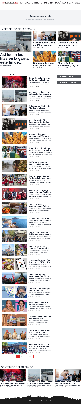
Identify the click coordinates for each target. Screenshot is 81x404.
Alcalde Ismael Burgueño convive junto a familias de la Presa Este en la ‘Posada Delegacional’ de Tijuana (39, 191)
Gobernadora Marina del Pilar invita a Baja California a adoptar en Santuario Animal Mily (44, 43)
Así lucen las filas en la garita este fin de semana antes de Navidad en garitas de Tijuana (15, 58)
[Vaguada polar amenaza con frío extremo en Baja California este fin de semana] (14, 292)
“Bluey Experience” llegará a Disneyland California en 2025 (37, 247)
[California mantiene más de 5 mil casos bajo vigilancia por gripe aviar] (14, 334)
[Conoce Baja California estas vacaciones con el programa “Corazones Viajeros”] (14, 222)
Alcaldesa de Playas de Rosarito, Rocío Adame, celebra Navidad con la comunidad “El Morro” (39, 345)
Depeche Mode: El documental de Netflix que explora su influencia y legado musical (68, 43)
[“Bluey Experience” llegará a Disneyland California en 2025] (14, 250)
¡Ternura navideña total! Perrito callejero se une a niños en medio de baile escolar (39, 177)
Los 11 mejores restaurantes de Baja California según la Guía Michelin (39, 205)
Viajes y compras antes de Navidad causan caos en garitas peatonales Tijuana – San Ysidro (39, 233)
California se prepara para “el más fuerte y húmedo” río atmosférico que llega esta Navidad (39, 163)
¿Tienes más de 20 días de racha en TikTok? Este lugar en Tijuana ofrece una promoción (39, 261)
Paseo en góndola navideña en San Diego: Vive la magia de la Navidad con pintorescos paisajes (39, 275)
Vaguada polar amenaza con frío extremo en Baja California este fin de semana (39, 289)
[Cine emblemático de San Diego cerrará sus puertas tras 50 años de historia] (14, 320)
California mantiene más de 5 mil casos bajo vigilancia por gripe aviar (39, 331)
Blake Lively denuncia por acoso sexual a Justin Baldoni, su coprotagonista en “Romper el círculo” (38, 303)
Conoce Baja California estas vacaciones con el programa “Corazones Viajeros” (39, 219)
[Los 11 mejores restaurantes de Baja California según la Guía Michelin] (14, 208)
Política (60, 2)
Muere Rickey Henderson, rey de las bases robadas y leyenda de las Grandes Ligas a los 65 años (69, 64)
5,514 (30, 357)
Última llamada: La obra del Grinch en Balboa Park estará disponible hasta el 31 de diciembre (39, 79)
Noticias (24, 2)
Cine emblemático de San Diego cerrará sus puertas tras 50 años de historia (39, 317)
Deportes (73, 2)
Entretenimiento (42, 2)
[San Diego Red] (10, 2)
